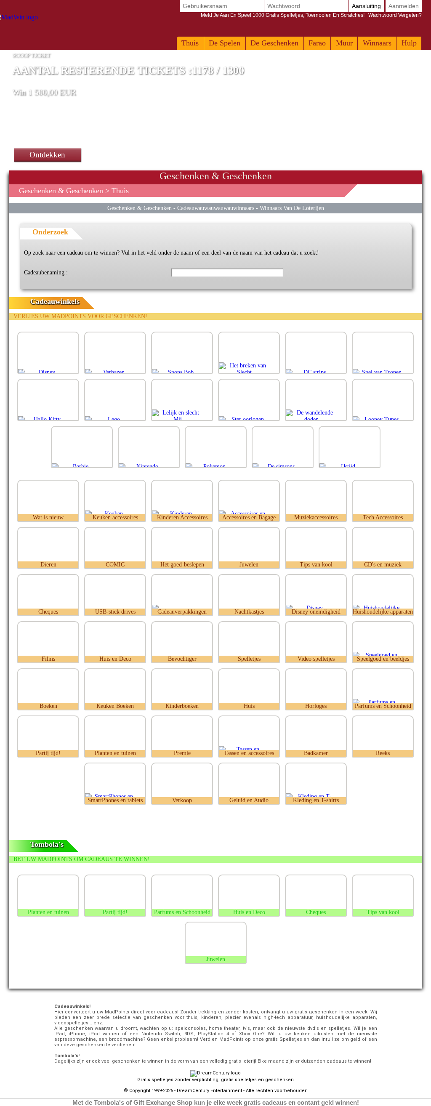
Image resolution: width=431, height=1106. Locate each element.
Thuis (190, 43)
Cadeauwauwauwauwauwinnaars (215, 208)
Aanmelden (403, 6)
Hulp (409, 43)
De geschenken (274, 43)
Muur (344, 43)
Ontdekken (47, 154)
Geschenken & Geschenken (61, 190)
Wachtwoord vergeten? (311, 15)
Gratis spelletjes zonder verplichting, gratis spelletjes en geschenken (215, 1079)
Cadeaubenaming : (46, 272)
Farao (317, 43)
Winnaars (377, 43)
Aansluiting (366, 6)
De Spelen (224, 43)
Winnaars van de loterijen (292, 208)
